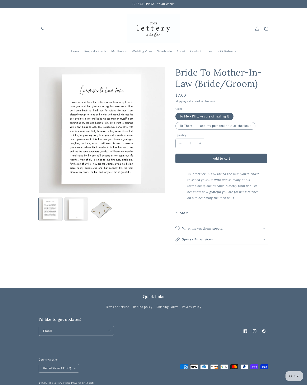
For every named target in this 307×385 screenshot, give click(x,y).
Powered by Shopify (83, 382)
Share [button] (184, 213)
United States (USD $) (57, 368)
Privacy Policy (191, 307)
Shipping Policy (167, 307)
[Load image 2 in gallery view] (76, 209)
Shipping (180, 101)
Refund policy (142, 307)
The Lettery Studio (60, 382)
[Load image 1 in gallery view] (50, 209)
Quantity (180, 135)
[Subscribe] (109, 331)
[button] (43, 28)
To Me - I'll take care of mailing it (204, 116)
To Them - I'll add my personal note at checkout (215, 125)
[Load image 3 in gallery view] (102, 209)
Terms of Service (117, 307)
